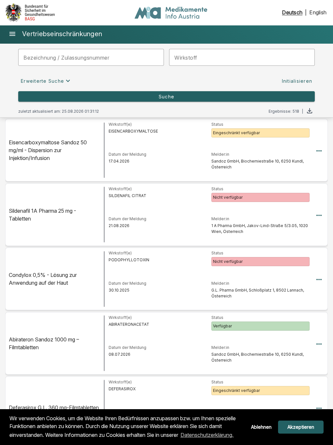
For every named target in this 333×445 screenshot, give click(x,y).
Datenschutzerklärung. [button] (206, 435)
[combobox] (242, 57)
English (317, 12)
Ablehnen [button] (261, 427)
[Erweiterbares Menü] (319, 150)
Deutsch (292, 12)
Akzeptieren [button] (300, 427)
